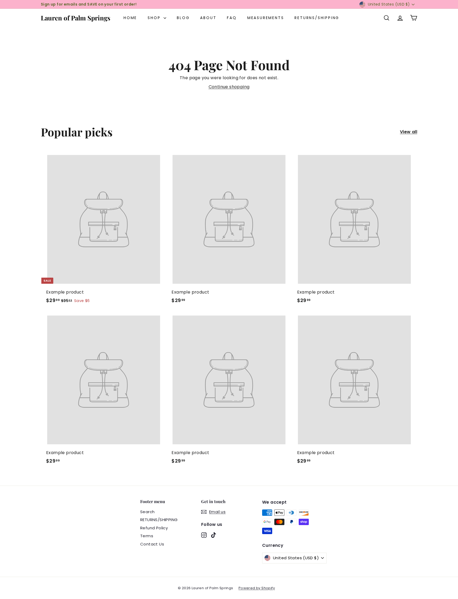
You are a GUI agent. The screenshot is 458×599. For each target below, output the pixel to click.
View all (408, 132)
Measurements (265, 17)
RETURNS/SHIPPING (316, 17)
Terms (146, 536)
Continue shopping (229, 87)
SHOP (155, 17)
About (208, 17)
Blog (183, 17)
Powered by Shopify (257, 588)
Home (130, 17)
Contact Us (152, 544)
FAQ (231, 17)
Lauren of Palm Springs (75, 17)
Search (147, 511)
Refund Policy (154, 528)
